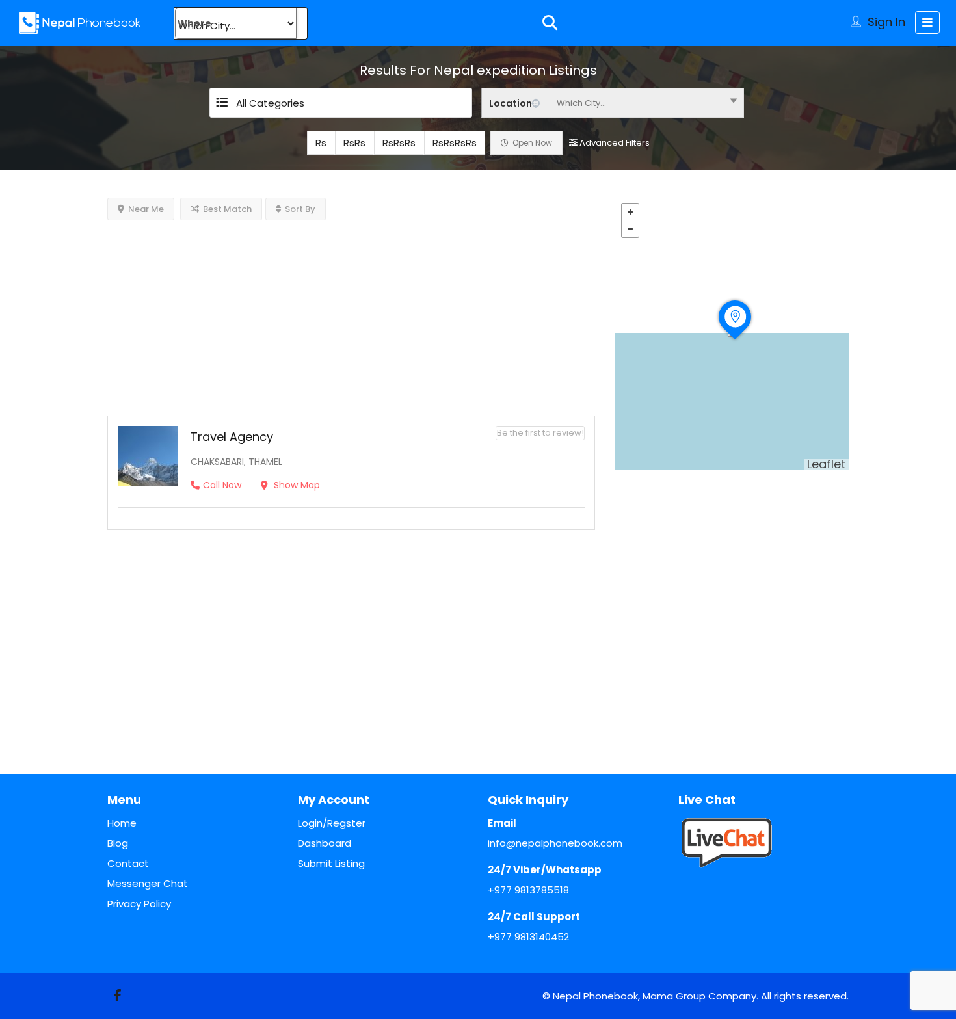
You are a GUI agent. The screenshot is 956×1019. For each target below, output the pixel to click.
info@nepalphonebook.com (555, 843)
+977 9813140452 (528, 937)
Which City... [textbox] (581, 103)
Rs (320, 143)
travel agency (232, 437)
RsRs (354, 143)
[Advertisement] (351, 311)
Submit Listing (331, 863)
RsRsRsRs (454, 143)
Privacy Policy (139, 903)
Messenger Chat (147, 883)
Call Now (222, 485)
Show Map (295, 485)
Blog (117, 843)
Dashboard (324, 843)
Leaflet (826, 464)
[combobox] (612, 103)
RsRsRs (399, 143)
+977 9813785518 (528, 890)
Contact (128, 863)
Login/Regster (331, 823)
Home (122, 823)
